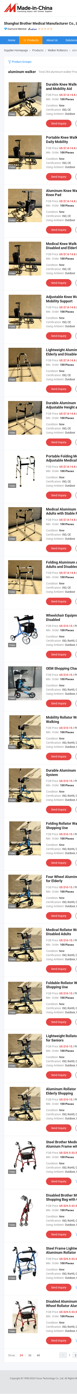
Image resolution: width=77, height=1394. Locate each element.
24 (21, 1355)
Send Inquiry (58, 123)
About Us (52, 40)
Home (11, 40)
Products (32, 40)
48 (38, 1355)
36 (29, 1355)
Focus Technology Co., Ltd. (50, 1378)
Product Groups (21, 62)
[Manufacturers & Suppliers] (29, 7)
